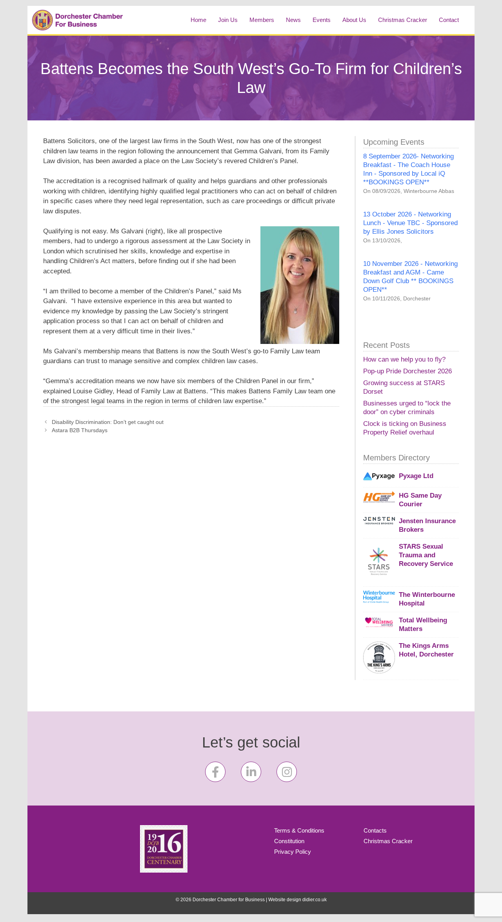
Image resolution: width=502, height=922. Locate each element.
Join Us (228, 19)
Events (322, 19)
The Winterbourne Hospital (427, 599)
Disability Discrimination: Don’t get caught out (108, 422)
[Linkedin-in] (251, 772)
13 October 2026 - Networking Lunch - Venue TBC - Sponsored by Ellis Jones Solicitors (410, 223)
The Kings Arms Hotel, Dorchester (426, 650)
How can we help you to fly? (404, 359)
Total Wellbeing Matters (423, 624)
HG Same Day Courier (420, 500)
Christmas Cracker (402, 19)
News (293, 19)
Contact (449, 19)
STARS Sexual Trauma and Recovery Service (426, 555)
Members (261, 19)
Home (198, 19)
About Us (354, 19)
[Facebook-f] (215, 772)
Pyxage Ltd (416, 476)
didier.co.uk (314, 899)
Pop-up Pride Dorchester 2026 (407, 371)
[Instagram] (286, 772)
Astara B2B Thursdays (79, 430)
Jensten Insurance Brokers (427, 525)
